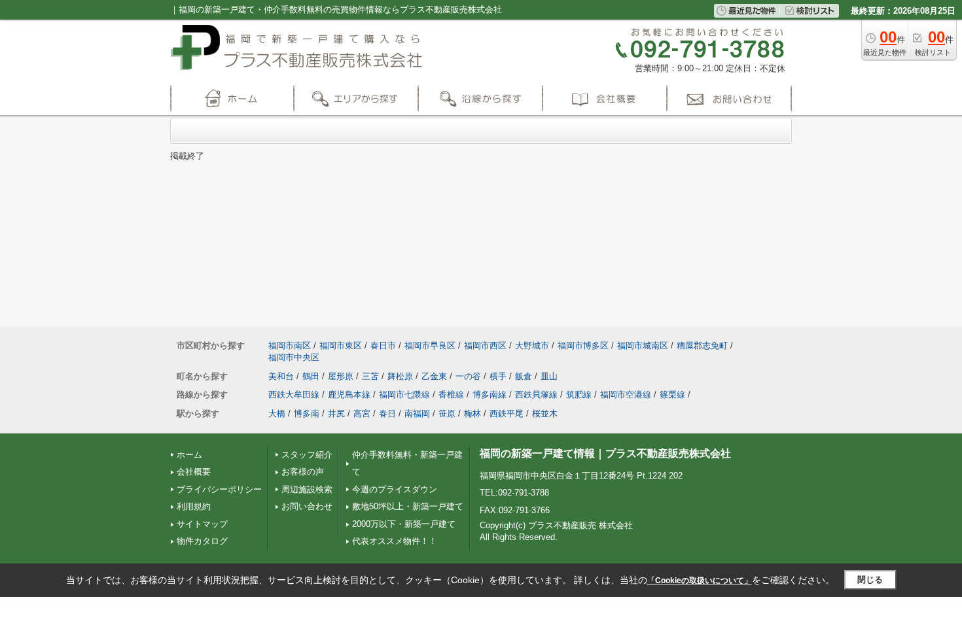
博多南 (306, 413)
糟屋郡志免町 (702, 345)
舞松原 (400, 376)
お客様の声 (302, 472)
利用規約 (194, 506)
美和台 (281, 376)
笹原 (446, 413)
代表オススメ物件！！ (394, 541)
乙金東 (434, 376)
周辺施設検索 (306, 489)
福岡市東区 (340, 345)
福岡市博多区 (583, 345)
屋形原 (340, 376)
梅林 (472, 413)
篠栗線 (672, 394)
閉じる (870, 579)
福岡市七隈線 (404, 394)
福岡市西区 (485, 345)
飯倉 (523, 376)
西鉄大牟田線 (293, 394)
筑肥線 (579, 394)
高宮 (361, 413)
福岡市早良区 (429, 345)
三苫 (370, 376)
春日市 (383, 345)
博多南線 (489, 394)
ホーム (189, 455)
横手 (498, 376)
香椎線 (451, 394)
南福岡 (417, 413)
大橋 (276, 413)
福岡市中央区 (293, 357)
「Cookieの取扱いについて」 (699, 580)
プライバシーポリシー (219, 489)
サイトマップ (202, 524)
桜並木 (545, 413)
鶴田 (310, 376)
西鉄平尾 (507, 413)
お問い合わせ (306, 506)
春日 (387, 413)
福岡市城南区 (642, 345)
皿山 (549, 376)
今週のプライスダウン (394, 489)
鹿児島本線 (349, 394)
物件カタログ (202, 541)
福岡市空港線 (625, 394)
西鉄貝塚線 (536, 394)
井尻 (336, 413)
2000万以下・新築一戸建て (403, 524)
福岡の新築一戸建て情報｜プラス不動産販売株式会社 (605, 453)
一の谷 (468, 376)
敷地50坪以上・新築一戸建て (407, 506)
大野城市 (532, 345)
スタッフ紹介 (306, 455)
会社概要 (194, 472)
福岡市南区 (289, 345)
